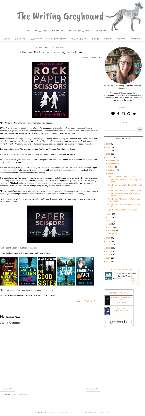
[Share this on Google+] (95, 301)
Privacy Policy (79, 39)
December (112, 160)
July (110, 214)
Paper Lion (121, 308)
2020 (108, 238)
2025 (108, 144)
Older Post (93, 389)
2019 (108, 241)
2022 (108, 154)
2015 (108, 255)
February (112, 231)
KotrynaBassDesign (101, 412)
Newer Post (8, 389)
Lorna (117, 273)
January (111, 234)
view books (134, 284)
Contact (20, 39)
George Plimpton (122, 310)
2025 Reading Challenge (121, 269)
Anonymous (122, 302)
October (111, 167)
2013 (108, 261)
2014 (108, 258)
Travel (121, 39)
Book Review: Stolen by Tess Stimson (122, 210)
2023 (108, 151)
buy (31, 248)
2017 (108, 248)
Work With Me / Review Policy (48, 39)
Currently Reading (118, 293)
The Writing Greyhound (60, 412)
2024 (108, 147)
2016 (108, 251)
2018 (108, 245)
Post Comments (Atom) (19, 394)
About (6, 39)
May (110, 221)
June (110, 217)
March (110, 227)
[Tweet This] (91, 301)
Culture (108, 39)
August (111, 174)
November (112, 164)
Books (95, 39)
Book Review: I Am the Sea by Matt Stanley (124, 190)
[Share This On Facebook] (85, 301)
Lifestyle (135, 39)
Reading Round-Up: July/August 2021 (122, 176)
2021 (108, 157)
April (110, 224)
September (112, 170)
